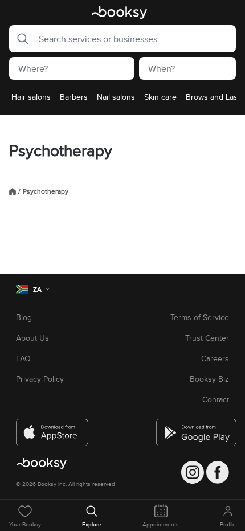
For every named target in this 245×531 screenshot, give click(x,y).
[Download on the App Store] (52, 428)
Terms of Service (199, 317)
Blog (24, 317)
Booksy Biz (209, 379)
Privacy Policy (40, 379)
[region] (122, 100)
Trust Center (207, 338)
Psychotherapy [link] (45, 191)
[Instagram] (192, 472)
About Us (32, 338)
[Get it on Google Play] (192, 428)
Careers (215, 358)
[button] (19, 38)
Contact (215, 399)
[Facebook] (217, 472)
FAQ (23, 358)
